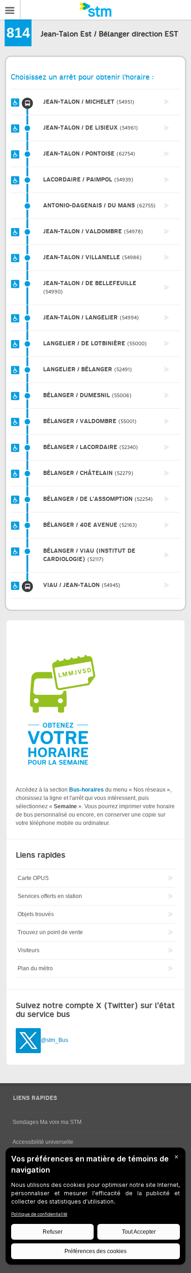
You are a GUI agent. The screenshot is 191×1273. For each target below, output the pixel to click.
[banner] (95, 9)
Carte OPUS (33, 878)
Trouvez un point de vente (50, 932)
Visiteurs (28, 950)
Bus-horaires (86, 789)
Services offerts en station (50, 896)
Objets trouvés (36, 914)
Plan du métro (35, 968)
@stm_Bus (54, 1040)
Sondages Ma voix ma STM (47, 1122)
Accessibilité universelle (43, 1142)
